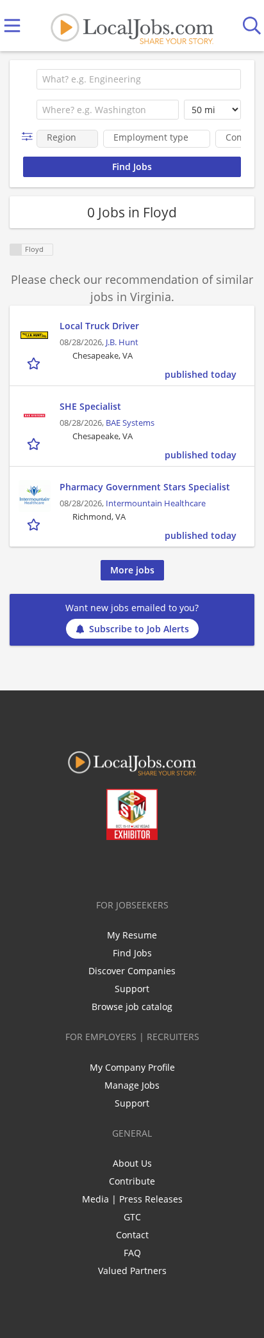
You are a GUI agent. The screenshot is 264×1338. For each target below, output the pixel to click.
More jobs (132, 570)
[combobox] (139, 79)
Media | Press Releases (132, 1199)
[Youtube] (145, 867)
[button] (30, 136)
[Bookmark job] (35, 362)
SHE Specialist (90, 406)
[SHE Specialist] (35, 416)
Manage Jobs (132, 1085)
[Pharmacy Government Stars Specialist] (35, 496)
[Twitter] (103, 867)
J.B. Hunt (122, 342)
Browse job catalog (132, 1006)
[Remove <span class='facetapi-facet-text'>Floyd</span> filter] (16, 249)
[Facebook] (81, 867)
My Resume (132, 935)
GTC (132, 1217)
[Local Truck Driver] (35, 335)
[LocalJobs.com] (132, 26)
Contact (132, 1235)
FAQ (132, 1253)
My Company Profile (132, 1067)
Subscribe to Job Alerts (139, 629)
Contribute (132, 1181)
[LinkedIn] (124, 867)
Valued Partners (132, 1270)
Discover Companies (132, 971)
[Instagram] (166, 867)
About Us (132, 1163)
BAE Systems (130, 422)
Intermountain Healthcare (156, 503)
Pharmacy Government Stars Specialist (145, 487)
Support (132, 989)
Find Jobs (132, 953)
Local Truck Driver (99, 326)
